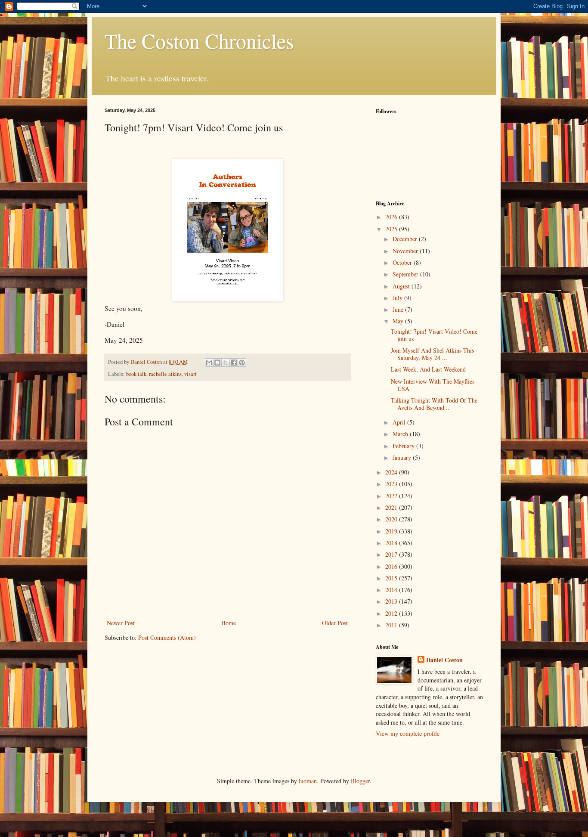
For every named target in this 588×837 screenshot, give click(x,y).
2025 (392, 229)
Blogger (360, 781)
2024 (392, 472)
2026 (392, 217)
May (399, 321)
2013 (392, 601)
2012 (392, 613)
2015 (392, 578)
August (402, 286)
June (399, 309)
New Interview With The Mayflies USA (432, 385)
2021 (392, 507)
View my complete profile (407, 733)
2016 (392, 566)
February (404, 446)
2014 (392, 590)
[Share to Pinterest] (242, 362)
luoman (308, 781)
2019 (392, 531)
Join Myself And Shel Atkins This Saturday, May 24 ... (432, 354)
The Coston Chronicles (199, 40)
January (403, 457)
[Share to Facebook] (233, 362)
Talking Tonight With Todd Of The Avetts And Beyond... (434, 404)
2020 (392, 519)
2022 (392, 496)
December (406, 239)
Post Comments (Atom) (167, 637)
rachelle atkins (165, 374)
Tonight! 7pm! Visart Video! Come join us (434, 335)
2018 (392, 543)
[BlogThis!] (217, 362)
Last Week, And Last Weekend (428, 369)
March (401, 434)
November (406, 251)
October (403, 262)
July (398, 298)
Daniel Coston (444, 660)
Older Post (335, 623)
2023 (392, 484)
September (406, 274)
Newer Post (121, 623)
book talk (136, 374)
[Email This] (209, 362)
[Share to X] (225, 362)
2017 (392, 554)
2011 (392, 625)
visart (190, 374)
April (400, 422)
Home (228, 623)
